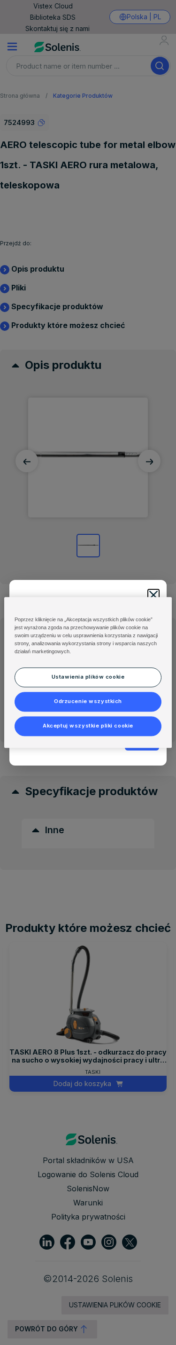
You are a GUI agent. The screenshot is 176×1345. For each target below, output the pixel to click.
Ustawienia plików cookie (88, 677)
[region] (87, 672)
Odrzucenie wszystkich (88, 701)
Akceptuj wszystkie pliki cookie (88, 726)
